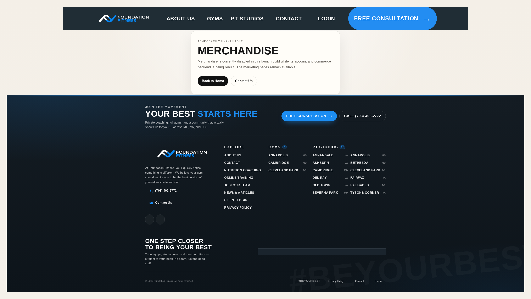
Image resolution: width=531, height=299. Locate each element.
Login (326, 18)
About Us (181, 18)
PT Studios (247, 18)
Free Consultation (392, 18)
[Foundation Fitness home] (123, 18)
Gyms (215, 18)
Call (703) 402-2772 (362, 116)
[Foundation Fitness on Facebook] (160, 219)
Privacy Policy (335, 281)
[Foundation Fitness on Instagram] (149, 219)
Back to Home (213, 81)
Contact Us (244, 81)
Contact (289, 18)
